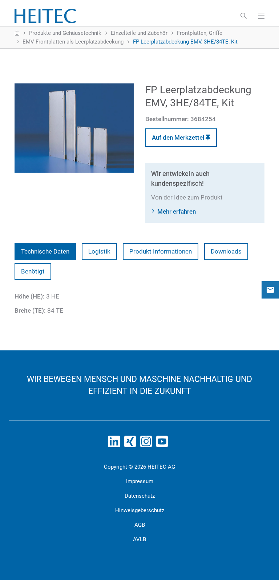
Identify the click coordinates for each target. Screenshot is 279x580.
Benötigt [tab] (33, 271)
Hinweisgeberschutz (139, 510)
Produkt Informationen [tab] (160, 251)
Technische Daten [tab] (45, 251)
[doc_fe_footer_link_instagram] (147, 443)
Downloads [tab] (226, 251)
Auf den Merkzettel (179, 137)
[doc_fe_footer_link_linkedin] (115, 443)
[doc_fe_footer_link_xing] (131, 443)
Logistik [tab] (99, 251)
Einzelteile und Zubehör (139, 33)
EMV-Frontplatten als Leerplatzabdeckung (73, 41)
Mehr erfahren (176, 211)
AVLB (139, 539)
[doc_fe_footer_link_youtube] (163, 443)
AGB (139, 525)
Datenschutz (140, 496)
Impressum (139, 481)
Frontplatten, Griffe (199, 33)
